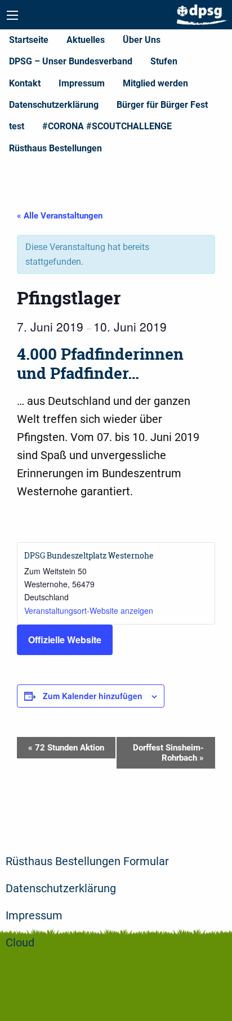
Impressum (82, 83)
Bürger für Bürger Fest (162, 104)
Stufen (163, 61)
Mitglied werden (155, 83)
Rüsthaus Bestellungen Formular (87, 861)
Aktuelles (85, 39)
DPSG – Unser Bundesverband (70, 61)
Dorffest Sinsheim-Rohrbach (168, 753)
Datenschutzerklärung (54, 104)
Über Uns (141, 39)
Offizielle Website (64, 639)
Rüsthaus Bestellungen (55, 148)
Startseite (28, 39)
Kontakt (25, 83)
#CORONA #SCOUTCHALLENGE (107, 126)
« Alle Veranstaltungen (59, 216)
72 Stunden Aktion (66, 748)
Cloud (20, 942)
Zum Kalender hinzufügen (92, 695)
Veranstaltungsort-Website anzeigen (88, 610)
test (16, 126)
